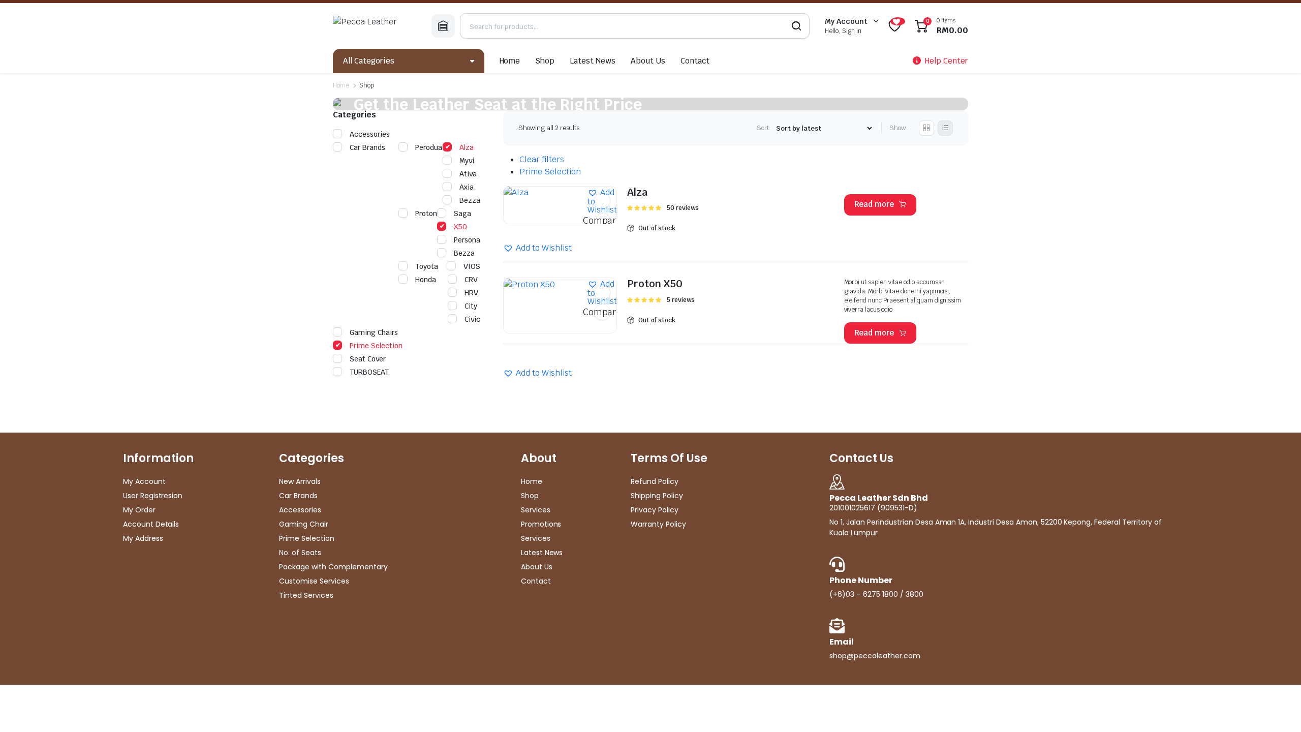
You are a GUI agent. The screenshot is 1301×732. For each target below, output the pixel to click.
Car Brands (367, 147)
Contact (694, 61)
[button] (602, 201)
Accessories (370, 134)
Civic (472, 319)
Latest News (592, 61)
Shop (544, 61)
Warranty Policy (658, 524)
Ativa (468, 173)
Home (510, 61)
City (470, 306)
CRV (471, 279)
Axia (466, 187)
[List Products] (945, 128)
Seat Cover (368, 358)
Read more (874, 204)
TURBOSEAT (369, 372)
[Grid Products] (926, 128)
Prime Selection (550, 171)
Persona (467, 240)
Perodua (428, 147)
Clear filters (541, 159)
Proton (426, 213)
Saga (462, 213)
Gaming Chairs (374, 332)
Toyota (426, 266)
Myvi (466, 160)
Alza (637, 192)
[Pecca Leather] (374, 26)
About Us (648, 61)
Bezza (469, 200)
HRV (471, 292)
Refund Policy (654, 481)
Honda (425, 279)
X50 (460, 226)
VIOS (471, 266)
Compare (602, 220)
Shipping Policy (657, 496)
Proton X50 (655, 283)
